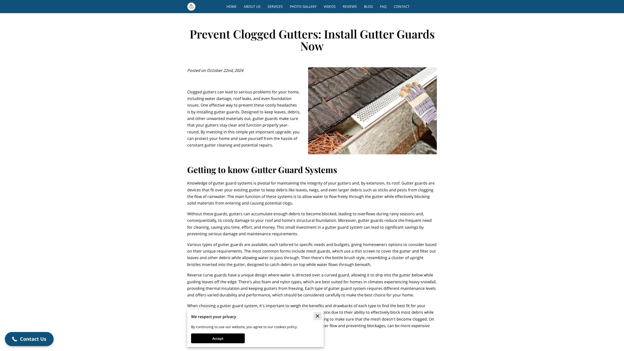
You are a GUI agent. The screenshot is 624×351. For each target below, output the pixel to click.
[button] (29, 339)
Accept (218, 338)
